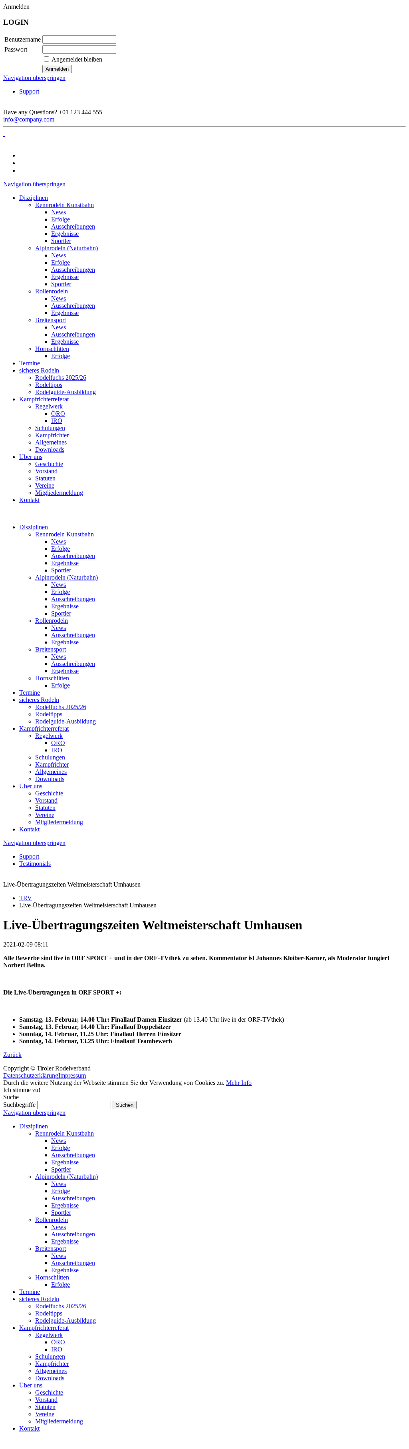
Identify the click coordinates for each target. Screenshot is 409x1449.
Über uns (30, 786)
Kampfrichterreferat (44, 728)
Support (29, 91)
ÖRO (58, 742)
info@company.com (28, 119)
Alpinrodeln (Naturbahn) (66, 577)
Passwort (15, 49)
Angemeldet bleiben (77, 59)
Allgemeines (51, 771)
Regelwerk (49, 735)
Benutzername (22, 39)
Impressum (72, 1075)
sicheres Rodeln (39, 699)
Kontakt (29, 829)
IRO (56, 750)
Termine (29, 692)
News (58, 541)
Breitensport (50, 649)
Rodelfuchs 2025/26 (60, 707)
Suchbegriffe (19, 1104)
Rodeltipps (48, 714)
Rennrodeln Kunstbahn (64, 534)
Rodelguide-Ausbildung (65, 721)
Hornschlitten (52, 678)
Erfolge (60, 548)
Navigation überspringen (34, 77)
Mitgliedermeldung (59, 822)
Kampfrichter (52, 764)
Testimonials (35, 863)
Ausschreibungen (73, 555)
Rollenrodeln (51, 620)
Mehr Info (239, 1082)
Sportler (61, 570)
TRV (25, 898)
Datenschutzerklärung (30, 1075)
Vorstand (46, 800)
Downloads (49, 778)
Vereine (44, 814)
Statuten (45, 807)
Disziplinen (33, 527)
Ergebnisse (65, 563)
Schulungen (50, 757)
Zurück (12, 1054)
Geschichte (49, 793)
